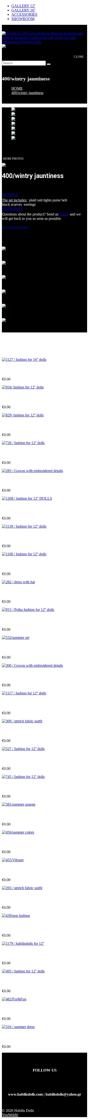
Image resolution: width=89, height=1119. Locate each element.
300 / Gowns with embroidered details (32, 676)
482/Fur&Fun (13, 1009)
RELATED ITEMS (17, 228)
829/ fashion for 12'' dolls (22, 425)
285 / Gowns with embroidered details (32, 481)
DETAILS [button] (10, 195)
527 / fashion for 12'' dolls (22, 759)
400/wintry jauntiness (27, 93)
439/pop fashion (14, 926)
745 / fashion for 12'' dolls (22, 787)
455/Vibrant (11, 870)
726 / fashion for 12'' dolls (22, 453)
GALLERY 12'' (23, 6)
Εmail (63, 214)
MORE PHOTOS (13, 158)
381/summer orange (18, 815)
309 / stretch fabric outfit (21, 731)
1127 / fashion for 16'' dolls (23, 370)
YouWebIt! (10, 1115)
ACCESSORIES (24, 14)
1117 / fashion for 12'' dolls (23, 703)
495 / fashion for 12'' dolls (22, 982)
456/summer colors (17, 843)
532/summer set (14, 648)
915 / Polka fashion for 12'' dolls (27, 620)
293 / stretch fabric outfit (21, 898)
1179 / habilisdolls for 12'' (22, 954)
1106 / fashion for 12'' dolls (23, 564)
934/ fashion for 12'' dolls (22, 397)
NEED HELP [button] (12, 209)
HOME (17, 88)
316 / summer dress (17, 1037)
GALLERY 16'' (23, 10)
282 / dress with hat (17, 592)
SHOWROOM (22, 19)
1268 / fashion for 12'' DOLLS (26, 509)
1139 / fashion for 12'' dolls (23, 537)
